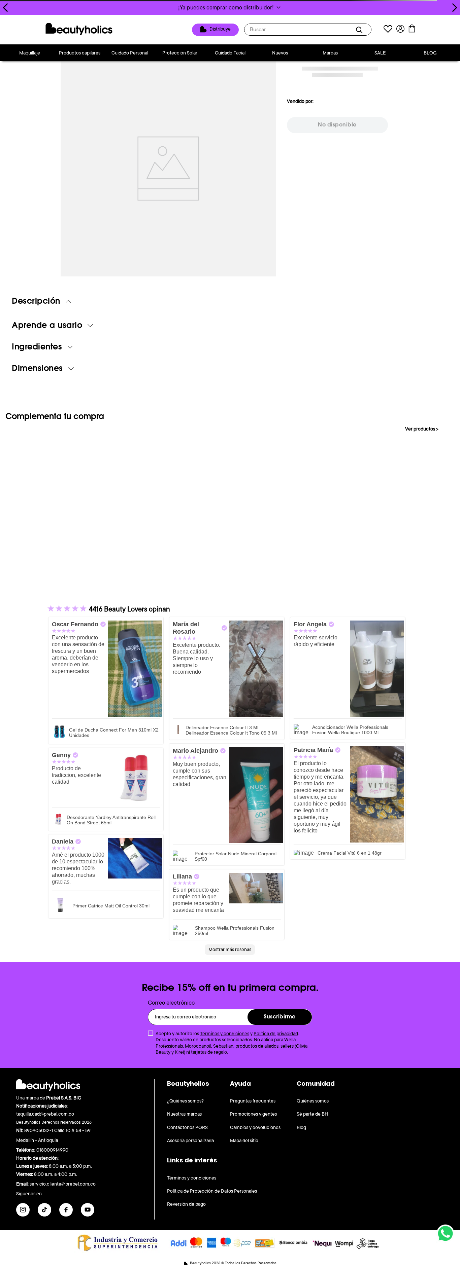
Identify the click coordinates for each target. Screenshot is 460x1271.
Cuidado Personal (129, 52)
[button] (230, 7)
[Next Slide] (454, 7)
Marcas (330, 52)
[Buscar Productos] (360, 29)
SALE (380, 52)
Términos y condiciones (224, 1033)
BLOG (430, 52)
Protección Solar (179, 52)
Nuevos (280, 52)
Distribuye (220, 29)
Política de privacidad (276, 1033)
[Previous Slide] (5, 7)
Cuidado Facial (230, 52)
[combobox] (308, 30)
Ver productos (421, 429)
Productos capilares (79, 52)
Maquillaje (29, 52)
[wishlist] (388, 29)
